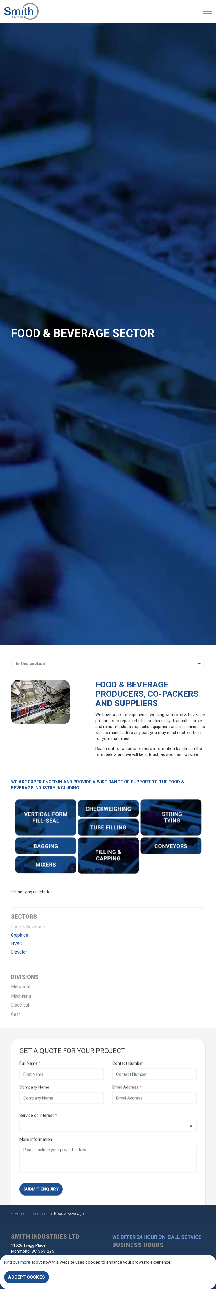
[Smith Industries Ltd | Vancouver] (21, 11)
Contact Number (127, 1063)
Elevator (19, 952)
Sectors (24, 916)
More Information (35, 1139)
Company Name (34, 1087)
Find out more (17, 1262)
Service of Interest (38, 1115)
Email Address (127, 1087)
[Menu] (207, 11)
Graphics (19, 935)
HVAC (16, 943)
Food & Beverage (28, 926)
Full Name (30, 1063)
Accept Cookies (26, 1277)
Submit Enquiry (41, 1189)
